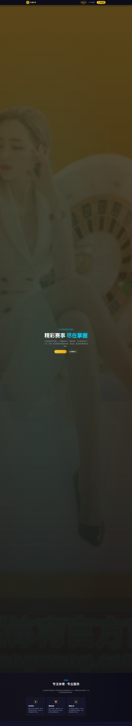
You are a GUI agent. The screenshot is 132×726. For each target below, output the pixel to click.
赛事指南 (93, 2)
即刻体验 (102, 2)
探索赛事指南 (61, 351)
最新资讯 (73, 351)
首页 (84, 2)
